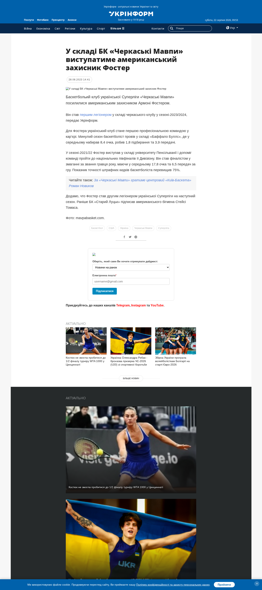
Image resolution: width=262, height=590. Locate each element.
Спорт (101, 28)
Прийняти (224, 584)
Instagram (138, 305)
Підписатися (105, 291)
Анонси (72, 19)
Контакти (158, 28)
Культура (86, 28)
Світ (57, 28)
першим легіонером (96, 115)
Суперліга (163, 228)
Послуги (29, 19)
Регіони (70, 28)
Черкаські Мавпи (143, 228)
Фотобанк (43, 19)
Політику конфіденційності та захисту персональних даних (173, 584)
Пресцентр (58, 19)
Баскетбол (97, 228)
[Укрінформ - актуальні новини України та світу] (131, 13)
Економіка (43, 28)
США (111, 228)
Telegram (123, 305)
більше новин (131, 378)
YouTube (157, 305)
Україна (124, 228)
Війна (28, 28)
